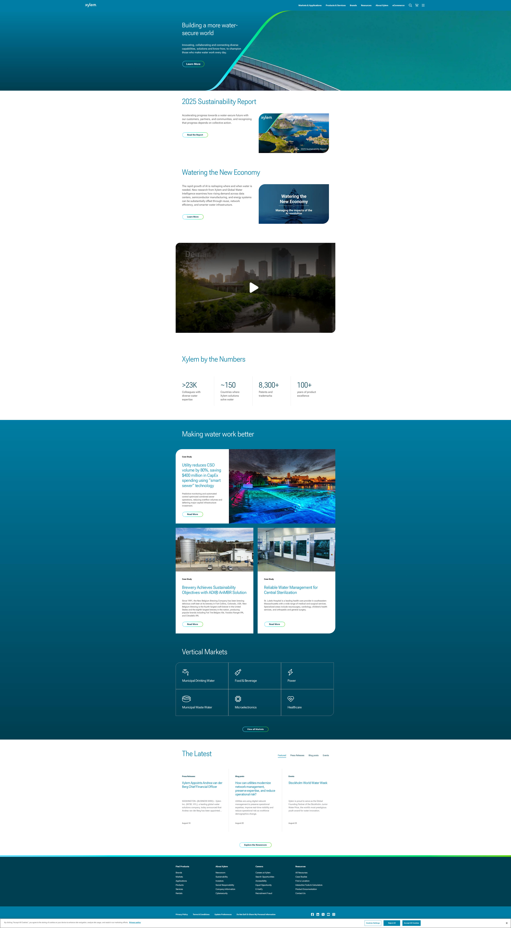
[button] (255, 287)
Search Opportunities (265, 876)
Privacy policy (135, 922)
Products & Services (336, 5)
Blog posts (314, 755)
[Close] (507, 923)
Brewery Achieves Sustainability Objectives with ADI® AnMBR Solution (214, 590)
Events (326, 755)
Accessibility (261, 881)
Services (179, 889)
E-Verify (259, 889)
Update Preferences (223, 914)
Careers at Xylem (263, 872)
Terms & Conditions (201, 914)
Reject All (391, 923)
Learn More (193, 64)
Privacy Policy (182, 914)
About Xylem (382, 5)
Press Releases (297, 755)
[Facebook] (312, 914)
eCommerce (398, 5)
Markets (179, 876)
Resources (366, 5)
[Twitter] (323, 914)
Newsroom (220, 872)
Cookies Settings (373, 923)
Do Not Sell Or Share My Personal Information (256, 914)
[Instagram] (333, 914)
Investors (220, 881)
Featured (282, 755)
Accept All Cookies (411, 923)
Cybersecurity (222, 893)
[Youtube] (328, 914)
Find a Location (302, 881)
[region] (255, 923)
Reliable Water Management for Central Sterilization (291, 590)
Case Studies (301, 876)
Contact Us (300, 893)
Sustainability (222, 876)
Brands (353, 5)
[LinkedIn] (317, 914)
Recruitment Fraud (264, 893)
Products (180, 885)
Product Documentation (306, 889)
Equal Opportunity (264, 885)
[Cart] (416, 5)
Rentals (179, 893)
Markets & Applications (310, 5)
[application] (255, 288)
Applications (181, 881)
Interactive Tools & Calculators (308, 885)
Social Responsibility (225, 885)
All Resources (301, 872)
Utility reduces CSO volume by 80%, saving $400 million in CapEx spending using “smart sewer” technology (201, 475)
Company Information (225, 889)
